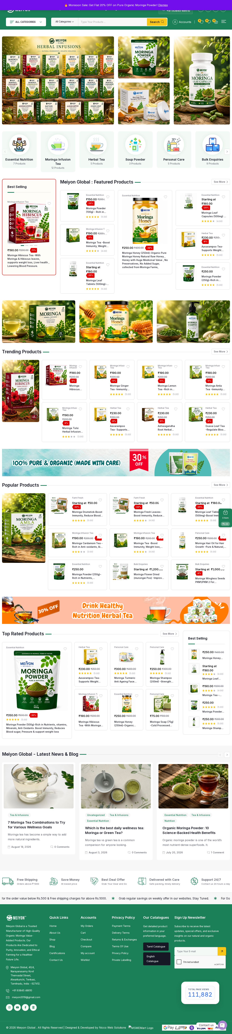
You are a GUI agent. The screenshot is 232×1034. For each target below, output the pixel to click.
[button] (223, 21)
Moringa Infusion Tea (18, 202)
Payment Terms (121, 926)
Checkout (86, 939)
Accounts (185, 22)
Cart (83, 932)
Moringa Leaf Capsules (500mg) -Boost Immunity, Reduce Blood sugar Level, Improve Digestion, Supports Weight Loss (214, 214)
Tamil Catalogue (156, 946)
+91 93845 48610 (178, 10)
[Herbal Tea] (96, 144)
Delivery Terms (121, 932)
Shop (52, 939)
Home (53, 926)
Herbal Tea (96, 159)
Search (155, 22)
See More (219, 181)
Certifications (57, 953)
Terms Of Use (120, 946)
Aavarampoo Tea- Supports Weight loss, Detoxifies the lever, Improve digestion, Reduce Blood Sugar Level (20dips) (213, 248)
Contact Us (56, 960)
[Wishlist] (49, 203)
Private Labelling (121, 960)
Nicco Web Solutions (113, 1027)
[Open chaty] (222, 1025)
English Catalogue (152, 959)
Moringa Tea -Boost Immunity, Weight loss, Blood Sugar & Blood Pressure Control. (98, 244)
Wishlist (85, 960)
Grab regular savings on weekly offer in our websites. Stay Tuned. (97, 898)
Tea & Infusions (19, 815)
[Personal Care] (174, 144)
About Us (54, 932)
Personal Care (173, 159)
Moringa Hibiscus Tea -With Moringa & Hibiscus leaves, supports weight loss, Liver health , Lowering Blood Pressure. (28, 260)
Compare (86, 946)
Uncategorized (96, 815)
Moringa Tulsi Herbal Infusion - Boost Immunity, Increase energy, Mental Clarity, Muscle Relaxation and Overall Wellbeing (72, 430)
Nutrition (170, 820)
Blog (52, 946)
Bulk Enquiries (212, 159)
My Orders (87, 926)
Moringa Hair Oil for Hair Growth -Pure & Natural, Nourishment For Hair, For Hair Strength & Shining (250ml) (210, 545)
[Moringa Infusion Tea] (58, 144)
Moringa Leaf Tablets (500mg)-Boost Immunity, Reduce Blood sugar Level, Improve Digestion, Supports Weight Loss (98, 282)
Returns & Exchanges (124, 939)
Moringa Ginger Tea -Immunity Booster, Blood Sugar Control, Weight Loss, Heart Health (119, 387)
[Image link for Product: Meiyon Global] (29, 224)
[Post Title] (39, 786)
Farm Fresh (77, 498)
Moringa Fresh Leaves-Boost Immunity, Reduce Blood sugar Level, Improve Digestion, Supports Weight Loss (148, 514)
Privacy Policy (120, 953)
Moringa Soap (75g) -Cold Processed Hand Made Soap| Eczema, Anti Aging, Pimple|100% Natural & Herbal (162, 723)
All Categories (25, 21)
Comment (217, 852)
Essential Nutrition (19, 159)
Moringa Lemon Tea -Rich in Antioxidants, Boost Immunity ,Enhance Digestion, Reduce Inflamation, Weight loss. (167, 387)
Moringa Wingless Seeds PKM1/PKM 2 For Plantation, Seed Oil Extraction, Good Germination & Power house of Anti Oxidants (210, 580)
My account (88, 953)
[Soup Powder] (135, 144)
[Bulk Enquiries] (212, 144)
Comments (61, 846)
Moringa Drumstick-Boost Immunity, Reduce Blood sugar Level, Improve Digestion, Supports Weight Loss (87, 514)
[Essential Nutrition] (19, 144)
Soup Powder (135, 159)
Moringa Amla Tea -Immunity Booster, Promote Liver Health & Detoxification (216, 387)
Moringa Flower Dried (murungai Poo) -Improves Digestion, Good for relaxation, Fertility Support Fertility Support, (149, 576)
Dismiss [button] (163, 5)
